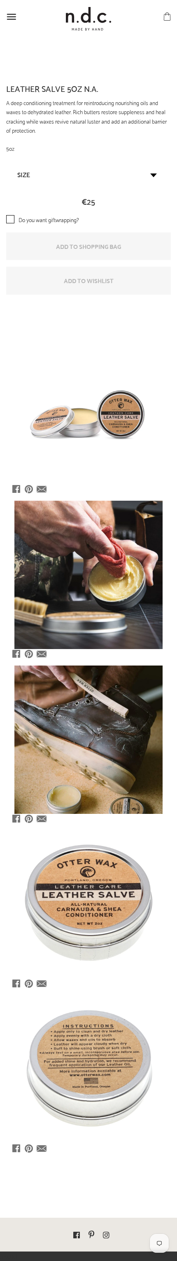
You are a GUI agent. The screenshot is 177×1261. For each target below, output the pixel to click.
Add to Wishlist (89, 280)
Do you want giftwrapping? (49, 220)
